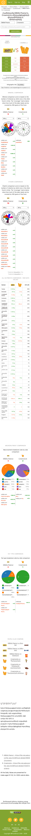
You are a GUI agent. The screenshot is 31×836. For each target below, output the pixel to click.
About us (7, 828)
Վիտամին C (17, 272)
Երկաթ (3, 340)
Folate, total (4, 343)
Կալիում (4, 353)
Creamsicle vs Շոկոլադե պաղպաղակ (15, 666)
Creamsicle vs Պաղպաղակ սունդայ (15, 672)
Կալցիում (4, 356)
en (12, 824)
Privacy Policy (7, 829)
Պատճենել (21, 84)
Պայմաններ (18, 829)
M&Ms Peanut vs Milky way (15, 649)
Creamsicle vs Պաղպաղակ (15, 660)
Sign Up (17, 2)
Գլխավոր (4, 6)
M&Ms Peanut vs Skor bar (15, 644)
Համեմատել (17, 8)
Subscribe (24, 828)
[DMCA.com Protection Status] (15, 813)
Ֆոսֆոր (4, 300)
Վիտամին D (17, 274)
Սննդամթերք (13, 6)
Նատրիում (4, 387)
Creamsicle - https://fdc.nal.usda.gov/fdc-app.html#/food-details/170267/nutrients (17, 765)
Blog (23, 2)
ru (15, 824)
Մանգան (4, 298)
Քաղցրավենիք (24, 6)
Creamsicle (7, 10)
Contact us (15, 828)
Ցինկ (3, 334)
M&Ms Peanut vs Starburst (15, 654)
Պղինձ (3, 289)
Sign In (10, 2)
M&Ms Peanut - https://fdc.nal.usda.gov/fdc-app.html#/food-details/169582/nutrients (17, 757)
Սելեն (3, 363)
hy (19, 824)
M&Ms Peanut (7, 8)
